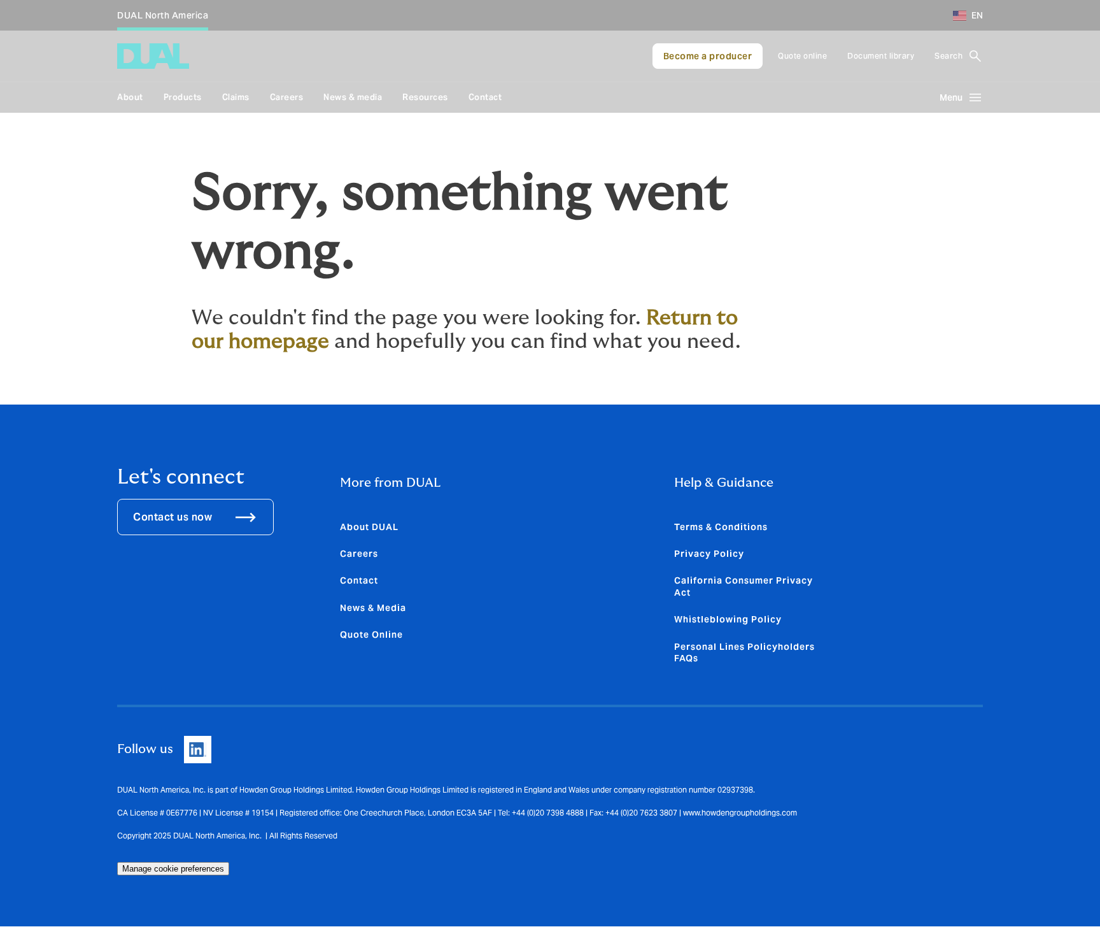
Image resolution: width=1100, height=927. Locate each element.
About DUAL (369, 527)
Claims (236, 97)
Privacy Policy (709, 553)
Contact (485, 97)
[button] (963, 15)
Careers (287, 97)
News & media (352, 97)
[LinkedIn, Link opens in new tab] (197, 749)
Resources (425, 97)
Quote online (802, 56)
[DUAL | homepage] (153, 56)
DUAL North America (162, 15)
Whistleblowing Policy (728, 619)
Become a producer (707, 56)
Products (183, 97)
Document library (880, 56)
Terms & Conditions (721, 527)
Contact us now (172, 517)
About (130, 97)
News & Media (373, 608)
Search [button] (948, 56)
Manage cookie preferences (173, 868)
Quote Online (371, 634)
